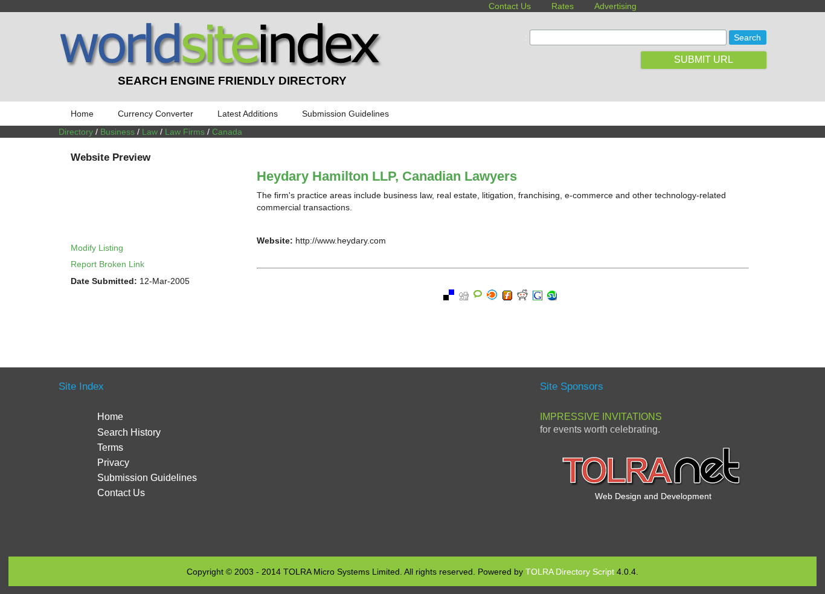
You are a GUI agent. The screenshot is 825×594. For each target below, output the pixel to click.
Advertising (615, 6)
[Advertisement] (412, 460)
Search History (129, 432)
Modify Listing (97, 248)
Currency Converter (155, 113)
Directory (76, 132)
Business (117, 132)
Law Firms (185, 132)
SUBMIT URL (703, 59)
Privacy (113, 462)
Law (150, 132)
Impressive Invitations (601, 417)
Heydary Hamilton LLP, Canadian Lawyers (387, 176)
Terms (110, 447)
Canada (227, 132)
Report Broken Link (107, 264)
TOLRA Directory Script (569, 571)
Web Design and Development (653, 496)
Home (82, 113)
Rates (562, 6)
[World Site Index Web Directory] (223, 63)
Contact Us (510, 6)
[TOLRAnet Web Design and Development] (652, 484)
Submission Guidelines (345, 113)
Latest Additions (247, 113)
